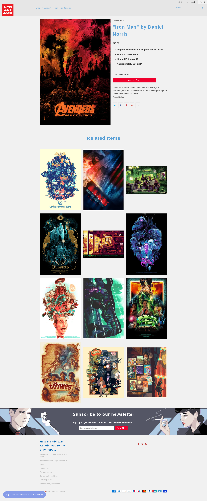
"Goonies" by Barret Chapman (60, 372)
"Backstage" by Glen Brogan (146, 372)
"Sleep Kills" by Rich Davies (103, 180)
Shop (38, 8)
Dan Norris (118, 20)
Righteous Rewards (62, 8)
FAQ (42, 464)
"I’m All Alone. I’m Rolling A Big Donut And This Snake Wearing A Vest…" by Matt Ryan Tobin (60, 308)
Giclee (121, 97)
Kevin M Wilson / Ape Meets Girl (53, 461)
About (47, 8)
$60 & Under (130, 87)
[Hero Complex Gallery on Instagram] (146, 444)
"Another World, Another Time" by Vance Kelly (146, 244)
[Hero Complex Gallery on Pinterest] (142, 444)
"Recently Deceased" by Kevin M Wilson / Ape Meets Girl (146, 180)
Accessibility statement (50, 484)
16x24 (152, 87)
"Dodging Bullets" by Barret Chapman (103, 308)
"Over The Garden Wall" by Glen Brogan (103, 372)
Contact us (44, 468)
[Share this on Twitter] (115, 105)
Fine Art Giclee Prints (132, 91)
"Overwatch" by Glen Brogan (60, 179)
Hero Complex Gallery (55, 491)
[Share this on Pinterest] (126, 105)
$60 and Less (143, 87)
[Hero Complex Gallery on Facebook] (138, 444)
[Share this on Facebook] (120, 105)
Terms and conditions (49, 476)
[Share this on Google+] (132, 105)
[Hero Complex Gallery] (17, 10)
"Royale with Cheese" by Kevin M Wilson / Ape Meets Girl (103, 244)
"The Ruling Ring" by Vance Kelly (60, 244)
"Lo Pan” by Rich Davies (146, 308)
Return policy (45, 480)
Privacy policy (46, 472)
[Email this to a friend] (138, 105)
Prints (135, 94)
